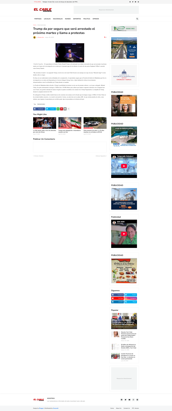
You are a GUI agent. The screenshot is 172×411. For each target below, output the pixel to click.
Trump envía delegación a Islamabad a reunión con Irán (69, 131)
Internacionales (41, 25)
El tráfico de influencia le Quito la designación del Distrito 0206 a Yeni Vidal (128, 346)
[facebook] (130, 2)
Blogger (41, 408)
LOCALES (47, 19)
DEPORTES (77, 19)
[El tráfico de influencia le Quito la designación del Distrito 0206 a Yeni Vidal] (115, 347)
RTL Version (135, 408)
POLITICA (86, 19)
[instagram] (133, 399)
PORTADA (37, 19)
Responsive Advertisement (106, 10)
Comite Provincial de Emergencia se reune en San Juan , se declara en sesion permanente (128, 356)
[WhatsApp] (58, 108)
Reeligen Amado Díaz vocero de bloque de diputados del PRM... (60, 2)
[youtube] (135, 2)
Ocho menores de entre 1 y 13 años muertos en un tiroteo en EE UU (94, 131)
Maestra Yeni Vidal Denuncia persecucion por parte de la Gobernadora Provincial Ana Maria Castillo (128, 335)
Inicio (34, 25)
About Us (118, 408)
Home (112, 408)
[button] (137, 18)
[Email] (65, 108)
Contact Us (127, 408)
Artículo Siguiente (101, 156)
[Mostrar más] (68, 108)
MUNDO (68, 19)
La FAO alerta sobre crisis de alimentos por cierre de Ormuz (44, 131)
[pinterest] (138, 2)
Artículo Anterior (38, 156)
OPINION (96, 19)
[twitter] (132, 2)
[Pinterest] (61, 108)
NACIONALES (58, 19)
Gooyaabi (55, 408)
